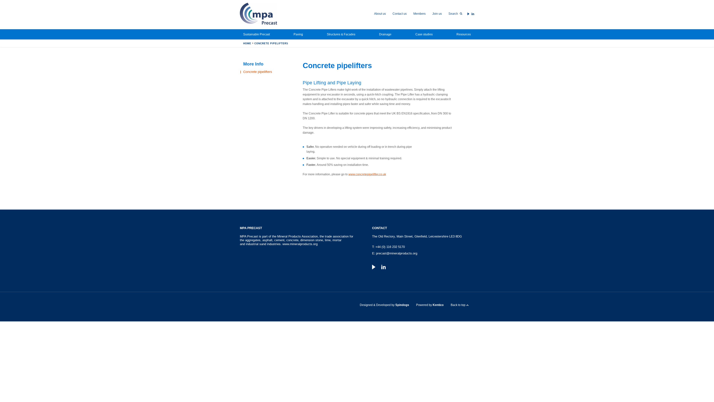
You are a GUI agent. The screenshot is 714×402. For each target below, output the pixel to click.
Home (247, 43)
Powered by (430, 305)
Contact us (400, 13)
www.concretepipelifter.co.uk (367, 174)
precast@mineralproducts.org (396, 253)
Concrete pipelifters (257, 72)
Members (419, 13)
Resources (463, 34)
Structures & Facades (341, 34)
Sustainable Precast (256, 34)
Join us (437, 13)
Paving (298, 34)
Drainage (385, 34)
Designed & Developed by (384, 305)
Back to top (458, 305)
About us (380, 13)
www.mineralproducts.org (300, 244)
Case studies (424, 34)
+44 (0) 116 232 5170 (390, 247)
